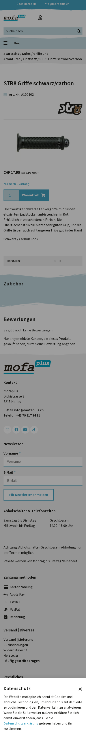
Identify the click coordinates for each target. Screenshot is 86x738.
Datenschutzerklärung (21, 723)
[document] (43, 369)
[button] (80, 689)
